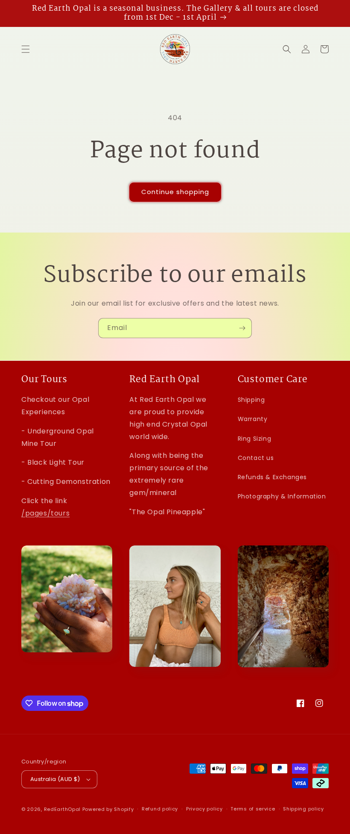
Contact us (256, 458)
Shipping (251, 399)
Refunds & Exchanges (272, 477)
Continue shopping (175, 191)
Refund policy (160, 808)
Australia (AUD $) (55, 779)
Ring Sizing (254, 438)
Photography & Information (282, 496)
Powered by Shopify (108, 809)
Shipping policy (303, 808)
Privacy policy (204, 808)
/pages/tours (45, 513)
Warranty (253, 419)
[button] (25, 49)
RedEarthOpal (62, 809)
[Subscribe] (242, 328)
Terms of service (252, 808)
